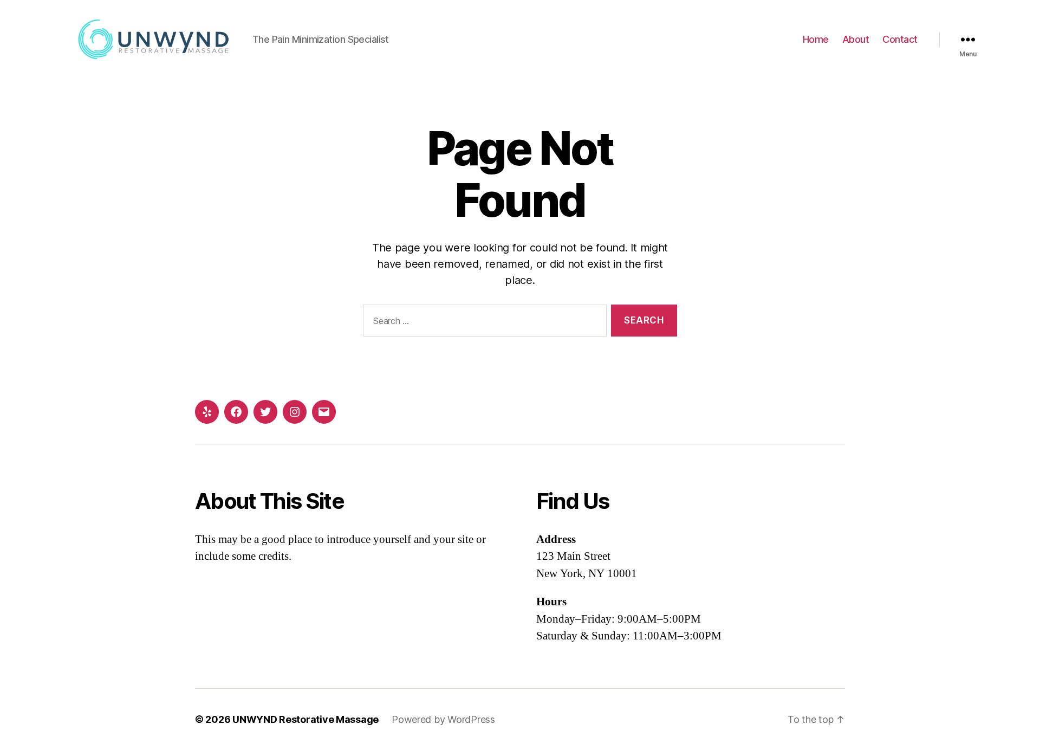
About (855, 39)
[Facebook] (236, 412)
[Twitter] (265, 412)
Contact (900, 39)
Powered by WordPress (443, 719)
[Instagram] (295, 412)
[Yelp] (207, 412)
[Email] (324, 412)
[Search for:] (483, 323)
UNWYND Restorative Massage (305, 719)
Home (816, 39)
